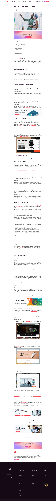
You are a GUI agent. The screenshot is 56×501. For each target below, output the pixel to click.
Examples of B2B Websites (18, 52)
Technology (33, 485)
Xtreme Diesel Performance (29, 321)
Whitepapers (20, 485)
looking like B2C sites (34, 311)
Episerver (15, 315)
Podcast (20, 495)
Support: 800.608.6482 (34, 470)
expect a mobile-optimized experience (22, 170)
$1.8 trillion (20, 58)
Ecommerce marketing (17, 396)
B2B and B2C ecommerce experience (23, 136)
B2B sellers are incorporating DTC (28, 107)
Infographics (20, 488)
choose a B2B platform (21, 247)
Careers (45, 475)
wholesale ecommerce (21, 125)
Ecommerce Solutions (21, 470)
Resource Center (38, 1)
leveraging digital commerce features (32, 125)
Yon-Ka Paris (15, 345)
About (45, 470)
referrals (29, 191)
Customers (24, 1)
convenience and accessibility (32, 163)
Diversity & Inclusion (46, 473)
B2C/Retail (20, 473)
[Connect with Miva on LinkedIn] (11, 477)
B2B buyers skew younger (18, 206)
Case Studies (20, 493)
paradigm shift (34, 60)
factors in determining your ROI (20, 252)
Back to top (28, 437)
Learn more (19, 390)
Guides (20, 490)
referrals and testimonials (24, 402)
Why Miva (13, 1)
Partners (30, 1)
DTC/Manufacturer (21, 475)
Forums (33, 475)
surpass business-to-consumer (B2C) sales (32, 58)
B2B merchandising (18, 346)
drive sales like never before (38, 205)
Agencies (33, 483)
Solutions (19, 1)
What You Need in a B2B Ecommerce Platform (21, 49)
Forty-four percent (19, 229)
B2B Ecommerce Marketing (18, 53)
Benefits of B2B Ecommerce (18, 48)
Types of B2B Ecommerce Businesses (20, 45)
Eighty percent (33, 170)
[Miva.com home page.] (8, 1)
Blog (42, 1)
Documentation (33, 473)
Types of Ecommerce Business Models (20, 44)
